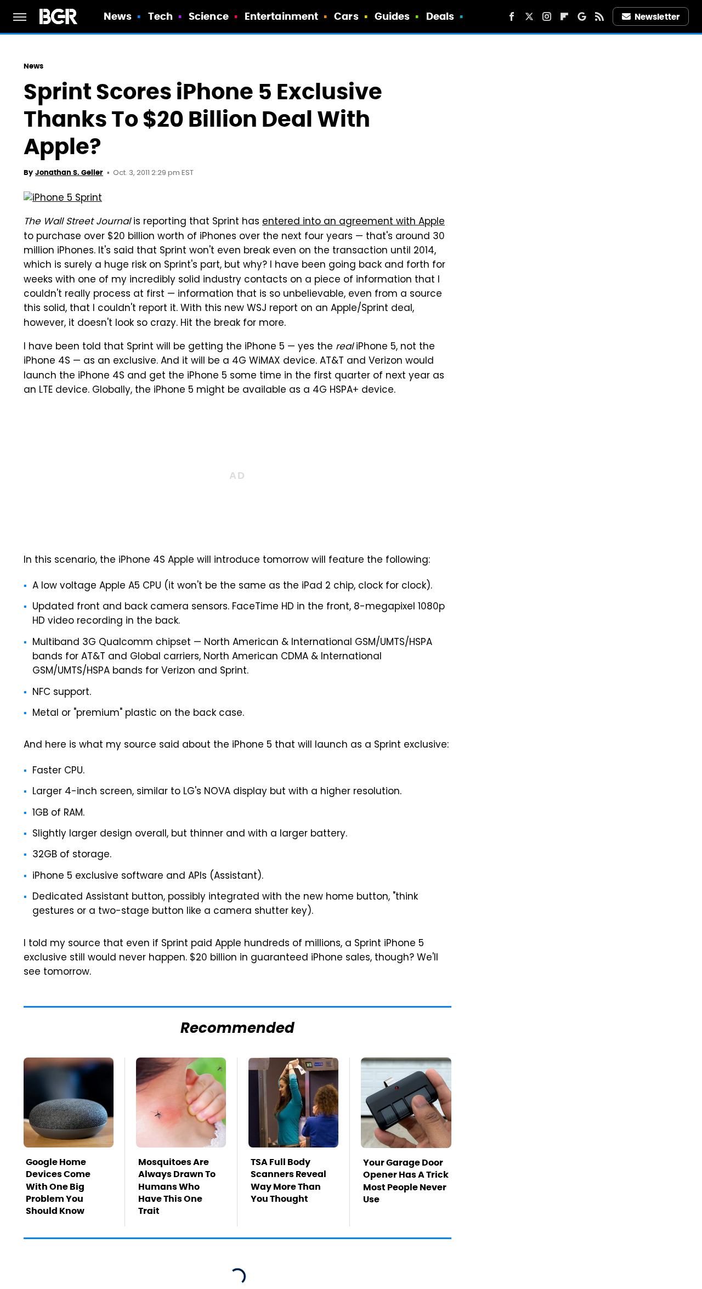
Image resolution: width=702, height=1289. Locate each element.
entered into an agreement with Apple (353, 222)
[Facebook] (511, 16)
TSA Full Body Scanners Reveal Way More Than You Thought (288, 1180)
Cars (346, 16)
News (118, 16)
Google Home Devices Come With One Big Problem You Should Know (58, 1186)
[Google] (582, 16)
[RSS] (599, 16)
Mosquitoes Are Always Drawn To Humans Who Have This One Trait (177, 1186)
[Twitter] (529, 16)
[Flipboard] (564, 16)
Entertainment (281, 16)
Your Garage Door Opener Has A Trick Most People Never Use (406, 1181)
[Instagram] (546, 16)
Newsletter (657, 17)
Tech (160, 16)
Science (209, 16)
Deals (440, 16)
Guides (392, 16)
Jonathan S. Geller (69, 172)
